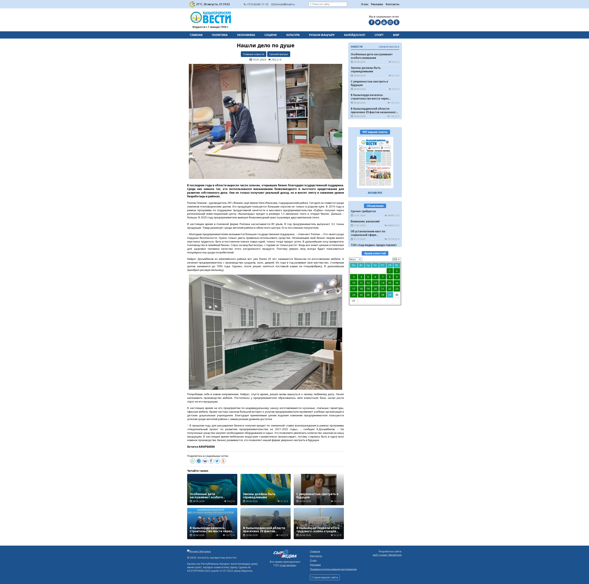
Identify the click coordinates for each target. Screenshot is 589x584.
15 (389, 283)
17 (353, 289)
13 (375, 283)
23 (396, 289)
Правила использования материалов (333, 569)
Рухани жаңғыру (322, 35)
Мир (396, 35)
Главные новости (253, 54)
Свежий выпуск (278, 54)
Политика (220, 35)
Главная (196, 35)
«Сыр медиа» (287, 565)
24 (353, 295)
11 (361, 283)
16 (396, 283)
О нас (364, 4)
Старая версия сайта (325, 577)
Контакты (392, 4)
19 (368, 289)
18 (361, 289)
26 (368, 295)
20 (375, 289)
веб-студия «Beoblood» (387, 555)
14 (382, 283)
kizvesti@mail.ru (284, 4)
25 (361, 295)
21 (382, 289)
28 (382, 295)
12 (368, 283)
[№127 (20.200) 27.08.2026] (375, 162)
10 (353, 283)
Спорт (379, 35)
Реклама (377, 4)
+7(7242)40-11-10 (257, 4)
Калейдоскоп (354, 35)
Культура (293, 35)
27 (375, 295)
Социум (270, 35)
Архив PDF (375, 192)
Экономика (246, 35)
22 (389, 289)
